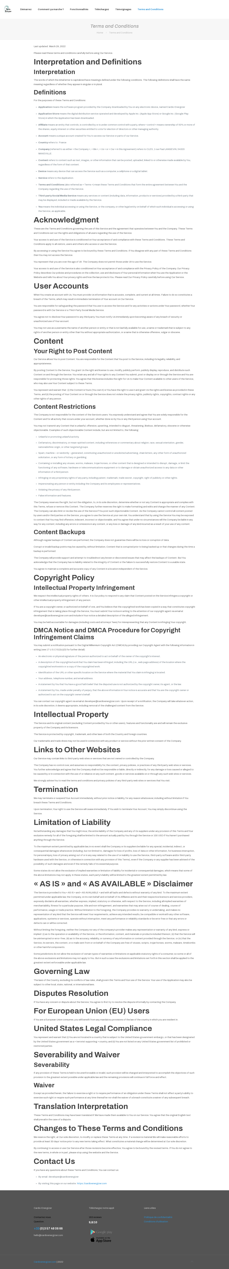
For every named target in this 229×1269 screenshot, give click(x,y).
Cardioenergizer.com (45, 1262)
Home (100, 32)
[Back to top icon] (192, 1261)
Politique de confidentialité (158, 1217)
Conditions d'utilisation (156, 1221)
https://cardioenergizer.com (92, 1183)
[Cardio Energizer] (7, 9)
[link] (101, 1232)
